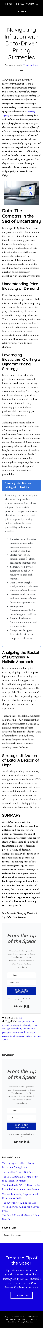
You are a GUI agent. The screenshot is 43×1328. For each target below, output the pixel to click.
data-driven (28, 1021)
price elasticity (25, 1025)
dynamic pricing (9, 1025)
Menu (23, 11)
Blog (19, 1017)
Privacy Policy (23, 1322)
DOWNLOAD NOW (21, 1295)
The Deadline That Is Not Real (17, 1172)
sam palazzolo (19, 1032)
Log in (32, 1322)
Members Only (23, 1319)
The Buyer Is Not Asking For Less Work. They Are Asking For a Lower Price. (20, 1206)
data (20, 1021)
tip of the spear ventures (21, 1035)
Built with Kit (22, 1006)
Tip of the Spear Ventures (21, 4)
